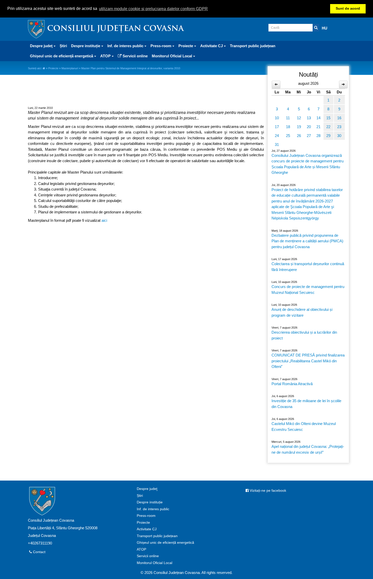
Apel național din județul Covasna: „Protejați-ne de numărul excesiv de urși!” (308, 449)
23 (339, 127)
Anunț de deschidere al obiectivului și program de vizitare (302, 312)
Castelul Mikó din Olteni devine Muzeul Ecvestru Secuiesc (304, 426)
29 (328, 135)
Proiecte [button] (186, 46)
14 (318, 118)
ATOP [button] (106, 56)
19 (299, 127)
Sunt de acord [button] (348, 8)
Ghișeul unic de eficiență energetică (165, 542)
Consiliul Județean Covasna (115, 29)
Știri (63, 46)
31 (277, 144)
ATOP (141, 549)
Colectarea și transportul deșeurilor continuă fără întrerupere (308, 267)
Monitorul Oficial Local (154, 563)
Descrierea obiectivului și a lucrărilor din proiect (304, 335)
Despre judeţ (147, 489)
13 (309, 118)
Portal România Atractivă (292, 384)
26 (299, 135)
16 (339, 118)
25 (288, 135)
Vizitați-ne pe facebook (267, 490)
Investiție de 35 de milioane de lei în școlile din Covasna (306, 404)
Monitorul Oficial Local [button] (172, 56)
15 (328, 118)
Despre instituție (150, 502)
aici (104, 220)
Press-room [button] (161, 46)
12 (299, 118)
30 (339, 135)
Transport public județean (252, 46)
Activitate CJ (147, 529)
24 (277, 135)
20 (309, 127)
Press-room (146, 516)
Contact (38, 552)
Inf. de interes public (153, 509)
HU (324, 28)
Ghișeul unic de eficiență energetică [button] (62, 56)
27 (309, 135)
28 (318, 135)
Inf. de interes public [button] (125, 46)
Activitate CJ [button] (212, 46)
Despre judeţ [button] (42, 46)
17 (277, 127)
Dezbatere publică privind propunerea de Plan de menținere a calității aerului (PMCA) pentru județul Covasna (307, 241)
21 (318, 127)
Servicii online (135, 56)
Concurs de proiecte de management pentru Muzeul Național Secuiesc (308, 289)
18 (288, 127)
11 (288, 118)
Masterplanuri (69, 68)
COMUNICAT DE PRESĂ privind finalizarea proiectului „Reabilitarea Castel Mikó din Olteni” (308, 361)
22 (328, 127)
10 (277, 118)
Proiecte (53, 68)
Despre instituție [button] (86, 46)
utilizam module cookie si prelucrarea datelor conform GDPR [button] (153, 9)
